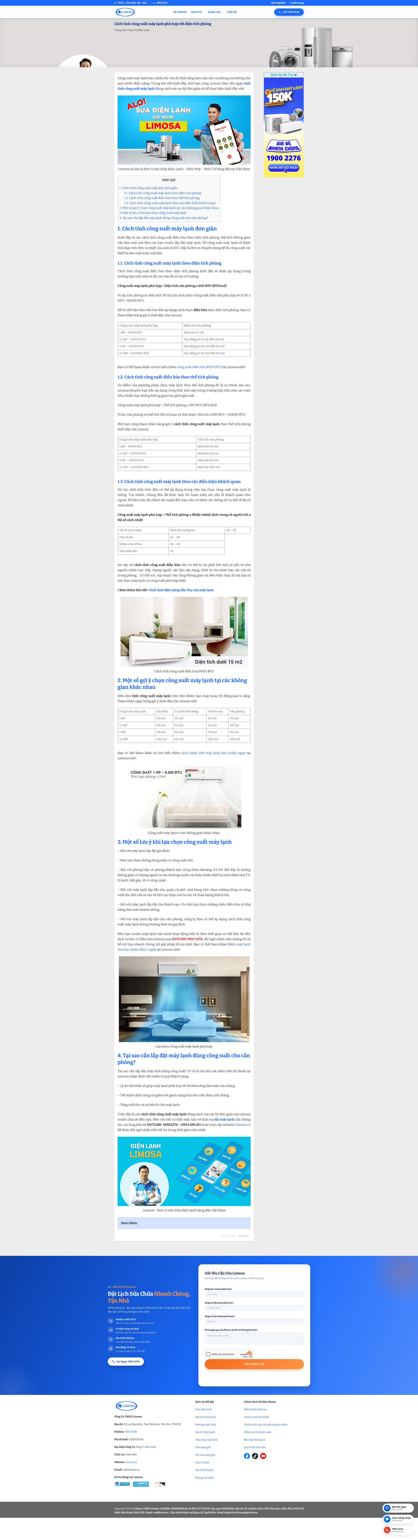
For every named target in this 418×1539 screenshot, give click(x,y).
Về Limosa (180, 12)
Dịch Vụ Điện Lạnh (139, 30)
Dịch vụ (196, 12)
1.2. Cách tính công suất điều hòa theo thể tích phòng (162, 198)
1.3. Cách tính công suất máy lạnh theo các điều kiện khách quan (170, 203)
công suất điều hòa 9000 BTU (199, 367)
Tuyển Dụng (297, 2)
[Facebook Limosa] (247, 1456)
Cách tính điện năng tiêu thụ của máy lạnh (181, 590)
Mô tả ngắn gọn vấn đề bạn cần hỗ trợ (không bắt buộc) (231, 1330)
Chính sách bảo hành (256, 1417)
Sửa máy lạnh (203, 1409)
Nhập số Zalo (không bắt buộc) (219, 1316)
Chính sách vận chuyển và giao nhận (266, 1424)
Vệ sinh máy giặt (205, 1454)
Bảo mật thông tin (254, 1439)
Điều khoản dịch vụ (255, 1409)
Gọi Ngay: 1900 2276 (128, 1361)
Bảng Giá (214, 12)
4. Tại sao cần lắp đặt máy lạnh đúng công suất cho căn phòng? (163, 218)
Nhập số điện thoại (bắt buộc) (219, 1303)
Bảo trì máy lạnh (205, 1432)
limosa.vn (243, 1125)
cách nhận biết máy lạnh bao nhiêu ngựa (213, 753)
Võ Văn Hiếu (149, 1446)
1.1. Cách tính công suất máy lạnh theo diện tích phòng (162, 193)
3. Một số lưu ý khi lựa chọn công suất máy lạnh (152, 213)
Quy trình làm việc (255, 1447)
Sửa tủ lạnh (202, 1462)
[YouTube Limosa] (263, 1456)
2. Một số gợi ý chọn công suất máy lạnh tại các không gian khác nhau (169, 208)
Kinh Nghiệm (278, 2)
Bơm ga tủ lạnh (204, 1477)
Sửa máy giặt (203, 1447)
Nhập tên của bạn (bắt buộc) (218, 1289)
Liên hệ (232, 12)
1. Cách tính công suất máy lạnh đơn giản (148, 188)
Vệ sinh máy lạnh (205, 1417)
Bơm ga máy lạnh (205, 1424)
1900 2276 (131, 1431)
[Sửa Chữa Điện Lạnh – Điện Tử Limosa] (141, 12)
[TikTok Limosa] (255, 1456)
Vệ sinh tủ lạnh (204, 1470)
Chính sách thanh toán (257, 1432)
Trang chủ (120, 30)
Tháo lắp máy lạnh (206, 1439)
